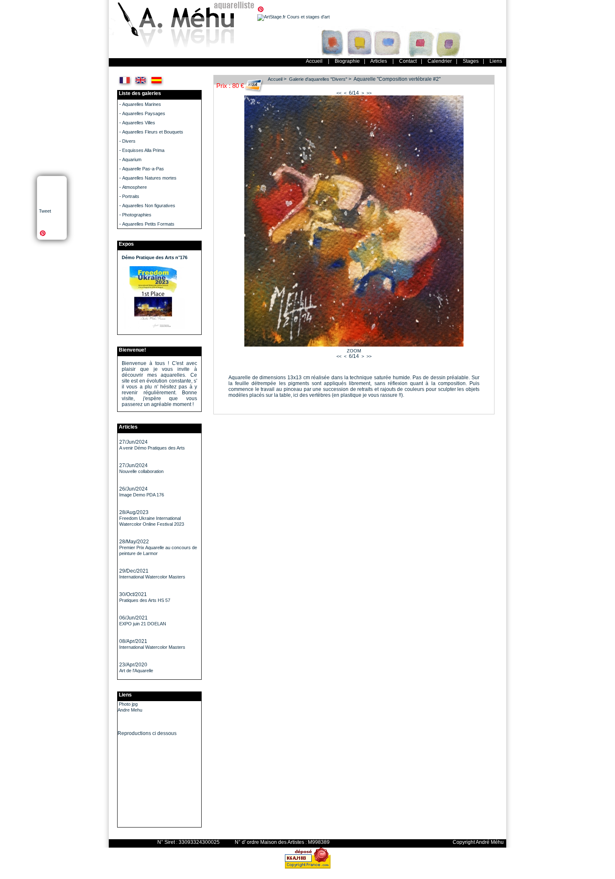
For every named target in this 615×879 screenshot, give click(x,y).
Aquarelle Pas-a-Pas (143, 168)
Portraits (130, 196)
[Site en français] (125, 85)
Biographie (347, 61)
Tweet (45, 210)
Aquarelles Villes (138, 122)
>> (369, 92)
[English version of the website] (140, 85)
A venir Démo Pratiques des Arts (152, 447)
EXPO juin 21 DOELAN (142, 623)
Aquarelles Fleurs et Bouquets (152, 131)
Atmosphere (134, 187)
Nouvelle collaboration (141, 471)
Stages (471, 61)
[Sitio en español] (156, 85)
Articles (378, 61)
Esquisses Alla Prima (143, 150)
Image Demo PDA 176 (141, 494)
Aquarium (131, 159)
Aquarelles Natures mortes (149, 177)
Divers (129, 141)
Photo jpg (128, 704)
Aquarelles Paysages (143, 113)
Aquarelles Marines (141, 104)
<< (338, 92)
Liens (495, 61)
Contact (408, 61)
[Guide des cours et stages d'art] (293, 16)
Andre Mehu (130, 709)
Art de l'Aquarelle (136, 670)
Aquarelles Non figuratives (148, 205)
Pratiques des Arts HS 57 (144, 600)
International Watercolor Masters (152, 576)
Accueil (314, 61)
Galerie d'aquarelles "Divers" (318, 79)
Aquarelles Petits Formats (148, 223)
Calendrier (440, 61)
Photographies (136, 214)
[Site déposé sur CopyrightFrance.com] (308, 866)
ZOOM (354, 350)
